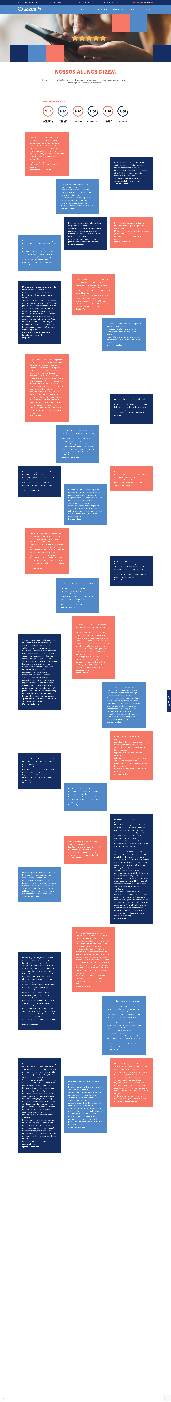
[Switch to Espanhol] (145, 2)
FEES (91, 9)
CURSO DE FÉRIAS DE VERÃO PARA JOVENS (83, 2)
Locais (83, 9)
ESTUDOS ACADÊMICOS (55, 2)
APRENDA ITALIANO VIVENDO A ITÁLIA (28, 2)
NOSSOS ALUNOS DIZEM (111, 2)
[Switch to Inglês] (134, 2)
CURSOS (73, 9)
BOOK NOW (169, 701)
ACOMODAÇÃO (103, 9)
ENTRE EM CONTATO (147, 9)
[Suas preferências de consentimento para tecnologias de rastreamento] (3, 1399)
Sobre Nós (132, 9)
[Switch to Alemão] (138, 2)
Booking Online (118, 9)
